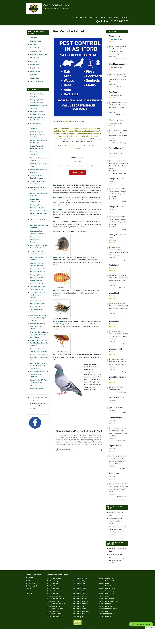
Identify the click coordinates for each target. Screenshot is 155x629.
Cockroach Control (36, 51)
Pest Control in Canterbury (106, 591)
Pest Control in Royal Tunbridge (108, 608)
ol (89, 367)
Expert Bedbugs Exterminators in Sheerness (35, 125)
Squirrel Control (35, 78)
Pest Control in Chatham (106, 578)
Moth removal (35, 64)
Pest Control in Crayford (105, 603)
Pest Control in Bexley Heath (81, 611)
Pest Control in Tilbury (79, 583)
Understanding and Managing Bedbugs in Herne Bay (37, 134)
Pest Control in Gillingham (54, 578)
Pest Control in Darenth (53, 586)
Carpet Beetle (35, 48)
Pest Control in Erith (104, 611)
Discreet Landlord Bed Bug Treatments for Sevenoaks (37, 309)
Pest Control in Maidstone (80, 588)
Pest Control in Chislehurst (106, 613)
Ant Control (34, 38)
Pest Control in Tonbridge (80, 608)
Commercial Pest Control (38, 54)
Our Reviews (94, 17)
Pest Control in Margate (79, 593)
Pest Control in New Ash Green (56, 603)
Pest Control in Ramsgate (54, 596)
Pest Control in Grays (53, 583)
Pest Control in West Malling (107, 588)
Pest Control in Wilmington (80, 603)
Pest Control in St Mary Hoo (106, 598)
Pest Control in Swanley (79, 586)
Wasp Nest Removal (37, 81)
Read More (112, 56)
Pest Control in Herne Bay (54, 593)
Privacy (103, 17)
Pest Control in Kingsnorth (80, 601)
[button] (141, 624)
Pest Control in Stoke (53, 601)
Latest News (113, 17)
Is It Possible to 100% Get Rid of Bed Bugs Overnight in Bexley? (39, 343)
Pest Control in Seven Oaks (55, 608)
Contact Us (124, 17)
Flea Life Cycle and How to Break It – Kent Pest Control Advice (38, 365)
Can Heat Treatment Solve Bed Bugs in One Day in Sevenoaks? (39, 317)
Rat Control (34, 75)
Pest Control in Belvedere (54, 613)
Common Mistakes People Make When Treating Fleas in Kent (39, 357)
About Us (83, 17)
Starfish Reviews (124, 500)
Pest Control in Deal (104, 596)
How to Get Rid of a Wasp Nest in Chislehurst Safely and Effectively (39, 213)
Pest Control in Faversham (54, 591)
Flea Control (34, 58)
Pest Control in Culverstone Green (108, 601)
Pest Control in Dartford (105, 583)
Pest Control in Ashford (115, 39)
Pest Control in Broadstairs (106, 593)
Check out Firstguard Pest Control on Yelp (77, 628)
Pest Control (34, 68)
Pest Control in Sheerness (80, 598)
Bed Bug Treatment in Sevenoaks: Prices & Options (37, 326)
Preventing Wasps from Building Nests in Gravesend (38, 239)
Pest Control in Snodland (106, 586)
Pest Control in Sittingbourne (81, 581)
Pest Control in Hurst (53, 616)
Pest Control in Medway (105, 616)
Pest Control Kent (56, 5)
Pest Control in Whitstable (80, 591)
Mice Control (34, 61)
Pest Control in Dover (79, 606)
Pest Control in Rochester (80, 578)
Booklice (33, 44)
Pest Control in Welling (53, 606)
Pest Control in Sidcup (79, 613)
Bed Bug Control (35, 41)
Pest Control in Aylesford (54, 588)
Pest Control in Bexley (53, 611)
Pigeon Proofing (35, 71)
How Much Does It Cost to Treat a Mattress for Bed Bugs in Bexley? (39, 334)
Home (75, 17)
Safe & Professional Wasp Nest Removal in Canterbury (39, 295)
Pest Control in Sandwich (80, 596)
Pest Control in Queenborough (55, 598)
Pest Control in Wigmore (54, 581)
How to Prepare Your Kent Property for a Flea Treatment (39, 374)
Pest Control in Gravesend (106, 581)
